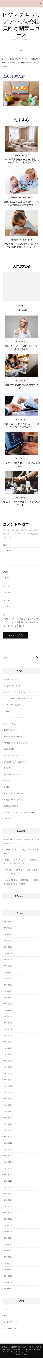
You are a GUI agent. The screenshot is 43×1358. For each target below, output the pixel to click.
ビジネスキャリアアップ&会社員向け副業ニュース (21, 25)
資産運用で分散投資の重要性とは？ (21, 386)
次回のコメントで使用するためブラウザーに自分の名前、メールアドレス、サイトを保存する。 (21, 622)
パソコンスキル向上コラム (14, 705)
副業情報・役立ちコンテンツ (14, 755)
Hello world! (21, 309)
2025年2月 (8, 1010)
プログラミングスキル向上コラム (16, 717)
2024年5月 (8, 1054)
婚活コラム (8, 768)
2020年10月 (8, 1231)
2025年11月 (8, 953)
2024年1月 (8, 1080)
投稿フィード (9, 1316)
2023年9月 (8, 1105)
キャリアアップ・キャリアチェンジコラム (19, 692)
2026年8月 (8, 922)
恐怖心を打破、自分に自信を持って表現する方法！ (21, 347)
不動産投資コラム (21, 155)
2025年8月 (8, 972)
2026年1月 (8, 940)
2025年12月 (8, 947)
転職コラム (8, 819)
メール (7, 586)
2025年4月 (8, 997)
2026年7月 (8, 928)
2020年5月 (8, 1263)
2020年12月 (8, 1219)
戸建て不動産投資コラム (13, 774)
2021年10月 (8, 1187)
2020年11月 (8, 1225)
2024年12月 (8, 1023)
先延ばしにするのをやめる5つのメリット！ (21, 504)
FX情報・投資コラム (11, 679)
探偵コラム (8, 781)
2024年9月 (8, 1042)
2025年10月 (8, 959)
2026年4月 (8, 934)
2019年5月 (8, 1288)
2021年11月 (8, 1181)
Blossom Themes (25, 1352)
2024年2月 (8, 1073)
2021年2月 (8, 1213)
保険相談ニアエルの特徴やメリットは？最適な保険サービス (21, 203)
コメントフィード (10, 1322)
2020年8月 (8, 1244)
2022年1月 (8, 1175)
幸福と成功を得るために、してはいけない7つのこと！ (21, 425)
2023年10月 (8, 1099)
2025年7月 (8, 978)
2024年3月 (8, 1067)
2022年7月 (8, 1156)
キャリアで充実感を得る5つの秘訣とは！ (21, 464)
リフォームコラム (10, 724)
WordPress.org (10, 1328)
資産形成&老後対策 (11, 806)
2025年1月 (8, 1016)
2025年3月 (8, 1004)
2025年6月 (8, 985)
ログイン (7, 1309)
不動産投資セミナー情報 (13, 736)
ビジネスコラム (21, 342)
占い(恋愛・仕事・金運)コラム (15, 762)
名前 (5, 572)
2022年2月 (8, 1168)
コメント (7, 544)
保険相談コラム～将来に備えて (21, 197)
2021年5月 (8, 1206)
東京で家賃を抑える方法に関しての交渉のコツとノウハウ (21, 161)
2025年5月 (8, 991)
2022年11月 (8, 1143)
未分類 (21, 305)
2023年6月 (8, 1124)
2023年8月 (8, 1111)
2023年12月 (8, 1086)
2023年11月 (8, 1092)
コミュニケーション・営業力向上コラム (19, 698)
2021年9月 (8, 1194)
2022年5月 (8, 1162)
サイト (6, 600)
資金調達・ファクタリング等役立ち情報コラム (21, 812)
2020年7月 (8, 1251)
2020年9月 (8, 1238)
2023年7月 (8, 1118)
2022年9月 (8, 1149)
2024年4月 (8, 1061)
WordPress (22, 1354)
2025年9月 (8, 966)
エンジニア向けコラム (12, 686)
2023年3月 (8, 1137)
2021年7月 (8, 1200)
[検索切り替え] (40, 4)
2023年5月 (8, 1130)
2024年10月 (8, 1035)
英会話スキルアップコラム (18, 59)
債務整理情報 (9, 749)
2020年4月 (8, 1269)
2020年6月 (8, 1257)
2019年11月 (8, 1282)
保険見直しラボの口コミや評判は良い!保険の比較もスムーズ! (21, 245)
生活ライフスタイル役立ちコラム (16, 793)
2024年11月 (8, 1029)
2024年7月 (8, 1048)
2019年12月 (8, 1276)
